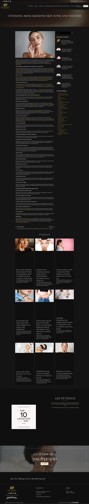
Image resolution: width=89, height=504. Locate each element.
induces (40, 89)
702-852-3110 (44, 458)
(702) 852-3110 (79, 6)
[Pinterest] (10, 1)
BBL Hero (60, 97)
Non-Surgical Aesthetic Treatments (65, 124)
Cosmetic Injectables (63, 104)
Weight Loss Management (64, 133)
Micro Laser (61, 118)
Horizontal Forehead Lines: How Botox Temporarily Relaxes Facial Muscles (67, 50)
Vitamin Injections (62, 132)
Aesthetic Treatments (63, 93)
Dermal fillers (61, 106)
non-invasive (40, 78)
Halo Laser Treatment (63, 112)
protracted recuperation (38, 110)
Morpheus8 (61, 122)
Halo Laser (61, 111)
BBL (59, 96)
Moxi (42, 63)
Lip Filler (60, 115)
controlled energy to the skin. (22, 85)
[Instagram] (3, 1)
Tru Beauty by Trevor (63, 129)
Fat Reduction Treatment (63, 108)
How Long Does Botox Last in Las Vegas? (23, 374)
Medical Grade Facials (63, 117)
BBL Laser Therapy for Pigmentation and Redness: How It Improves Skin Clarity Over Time (24, 274)
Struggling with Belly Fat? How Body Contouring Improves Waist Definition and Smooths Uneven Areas (44, 327)
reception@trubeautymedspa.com (43, 496)
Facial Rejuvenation (62, 107)
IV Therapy (61, 113)
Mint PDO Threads (62, 120)
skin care (60, 128)
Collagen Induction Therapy (64, 102)
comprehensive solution (41, 97)
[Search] (72, 33)
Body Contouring (62, 98)
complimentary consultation (22, 222)
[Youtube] (6, 1)
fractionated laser (43, 84)
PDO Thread (61, 127)
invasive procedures (20, 71)
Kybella (60, 114)
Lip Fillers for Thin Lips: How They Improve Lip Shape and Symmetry (67, 67)
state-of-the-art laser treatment (26, 76)
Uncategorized (61, 130)
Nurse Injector (61, 125)
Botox (60, 99)
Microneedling (61, 119)
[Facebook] (5, 1)
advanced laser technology (45, 79)
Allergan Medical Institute (64, 94)
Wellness (60, 134)
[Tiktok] (8, 1)
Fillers (60, 109)
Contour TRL (61, 103)
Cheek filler (61, 101)
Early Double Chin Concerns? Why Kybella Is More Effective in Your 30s (67, 59)
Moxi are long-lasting (26, 208)
